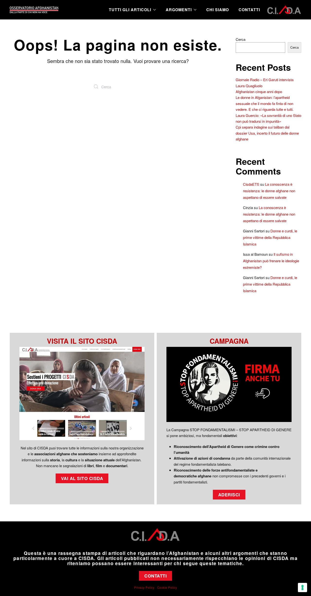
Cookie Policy (167, 587)
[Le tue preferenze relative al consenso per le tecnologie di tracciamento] (302, 587)
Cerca (240, 39)
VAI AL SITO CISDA (82, 478)
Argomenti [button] (179, 9)
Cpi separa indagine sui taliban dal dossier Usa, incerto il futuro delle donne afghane (267, 132)
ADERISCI (229, 494)
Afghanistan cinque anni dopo (259, 91)
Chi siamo (217, 9)
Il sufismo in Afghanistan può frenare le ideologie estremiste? (271, 261)
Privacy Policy (144, 587)
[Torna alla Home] (34, 10)
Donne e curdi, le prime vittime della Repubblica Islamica (270, 237)
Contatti (249, 9)
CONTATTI (155, 576)
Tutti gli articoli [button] (130, 9)
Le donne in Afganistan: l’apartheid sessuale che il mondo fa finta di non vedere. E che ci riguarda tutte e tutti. (265, 103)
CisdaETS (251, 184)
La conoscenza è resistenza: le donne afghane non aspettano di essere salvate (269, 191)
